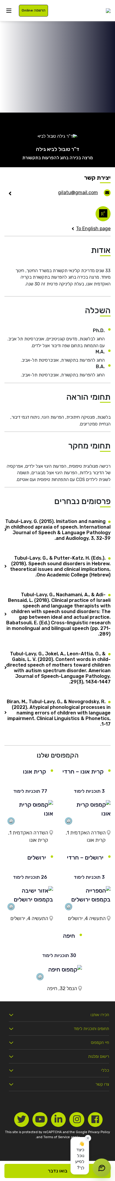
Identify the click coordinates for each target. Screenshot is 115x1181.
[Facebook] (95, 1119)
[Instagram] (76, 1119)
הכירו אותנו (100, 1014)
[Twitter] (21, 1119)
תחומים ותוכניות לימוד (91, 1028)
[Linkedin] (58, 1119)
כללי (105, 1070)
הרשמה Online (33, 10)
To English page (93, 228)
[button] (79, 1155)
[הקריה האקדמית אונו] (108, 10)
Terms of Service (56, 1137)
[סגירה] (88, 1138)
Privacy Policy (99, 1132)
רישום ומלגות (98, 1056)
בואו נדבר (58, 1171)
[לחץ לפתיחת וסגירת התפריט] (9, 10)
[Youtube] (39, 1119)
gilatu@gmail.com (78, 192)
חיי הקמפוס (100, 1042)
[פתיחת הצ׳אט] (102, 1168)
